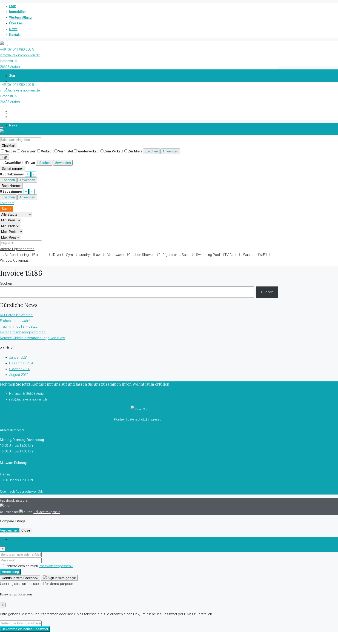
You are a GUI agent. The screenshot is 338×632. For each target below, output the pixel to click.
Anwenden (170, 151)
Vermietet (65, 151)
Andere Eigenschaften (17, 249)
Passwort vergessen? (56, 566)
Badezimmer (11, 186)
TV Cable (231, 255)
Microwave (115, 255)
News (13, 29)
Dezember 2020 (21, 363)
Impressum (156, 419)
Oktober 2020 (19, 369)
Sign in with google (61, 578)
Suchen (6, 283)
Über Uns (16, 23)
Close (25, 530)
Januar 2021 (18, 357)
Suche (6, 209)
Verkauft (47, 151)
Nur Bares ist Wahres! (16, 315)
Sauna (186, 255)
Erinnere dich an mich (22, 566)
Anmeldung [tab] (18, 540)
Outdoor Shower (141, 255)
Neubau (10, 151)
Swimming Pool (208, 255)
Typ (4, 157)
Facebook (7, 500)
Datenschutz (136, 419)
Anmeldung (10, 572)
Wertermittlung (20, 17)
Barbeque (41, 255)
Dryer (57, 255)
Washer (249, 255)
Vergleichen (9, 530)
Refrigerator (167, 255)
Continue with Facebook (20, 578)
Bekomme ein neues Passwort (25, 629)
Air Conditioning (17, 255)
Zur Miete (135, 151)
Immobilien (17, 12)
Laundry (83, 255)
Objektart (8, 145)
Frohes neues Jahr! (15, 321)
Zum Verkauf (113, 151)
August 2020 (18, 375)
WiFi (262, 255)
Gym (69, 255)
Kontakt (14, 35)
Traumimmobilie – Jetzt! (18, 326)
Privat (30, 163)
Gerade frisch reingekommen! (23, 332)
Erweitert (7, 203)
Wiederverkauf (88, 151)
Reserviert (28, 151)
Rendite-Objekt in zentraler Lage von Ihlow (32, 338)
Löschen (151, 151)
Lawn (98, 255)
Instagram (22, 500)
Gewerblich (13, 163)
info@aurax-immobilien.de (20, 55)
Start (12, 6)
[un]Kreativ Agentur (46, 512)
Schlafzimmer (12, 168)
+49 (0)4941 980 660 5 (17, 49)
